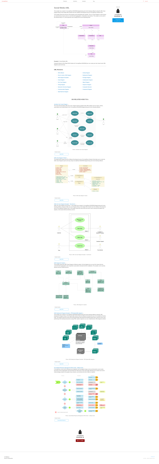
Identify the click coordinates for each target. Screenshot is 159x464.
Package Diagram (87, 77)
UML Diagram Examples (63, 77)
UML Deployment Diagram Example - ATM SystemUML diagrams (68, 313)
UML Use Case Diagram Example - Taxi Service (64, 204)
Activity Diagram (86, 72)
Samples (84, 1)
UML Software (61, 72)
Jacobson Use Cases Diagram (61, 104)
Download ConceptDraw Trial (118, 20)
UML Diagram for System (59, 263)
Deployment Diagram (87, 75)
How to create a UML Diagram (64, 75)
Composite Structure (87, 87)
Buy (94, 1)
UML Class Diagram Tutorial (60, 157)
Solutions (75, 1)
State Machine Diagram (63, 91)
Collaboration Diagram (88, 79)
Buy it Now (80, 440)
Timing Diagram (61, 84)
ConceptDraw (4, 1)
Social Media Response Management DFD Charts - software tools (68, 367)
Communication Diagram (63, 89)
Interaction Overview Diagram (64, 87)
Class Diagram (61, 79)
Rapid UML (61, 154)
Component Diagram (87, 89)
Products (65, 1)
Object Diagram (86, 82)
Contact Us (153, 456)
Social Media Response (62, 420)
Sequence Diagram (87, 84)
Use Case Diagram (62, 82)
